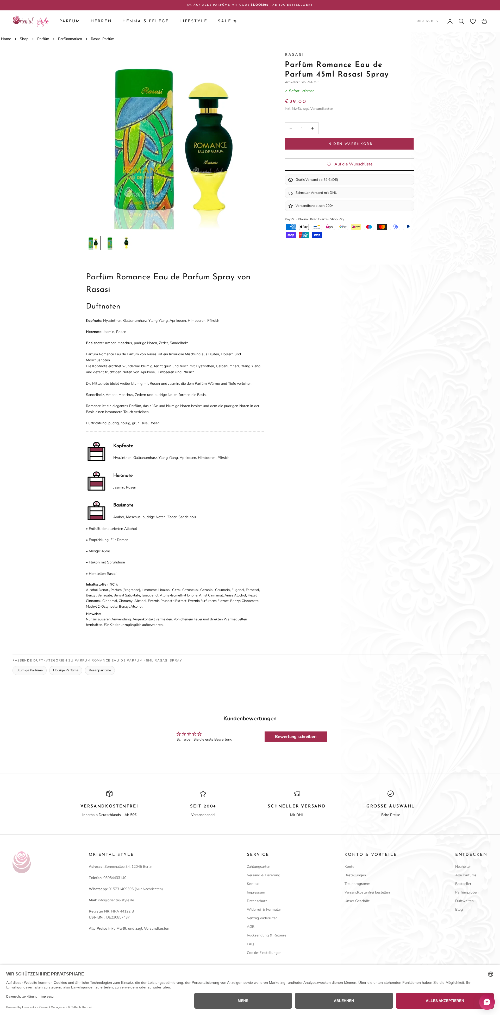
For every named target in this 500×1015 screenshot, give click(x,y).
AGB (250, 926)
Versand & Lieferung (263, 875)
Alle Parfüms (466, 875)
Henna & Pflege (145, 21)
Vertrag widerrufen (262, 918)
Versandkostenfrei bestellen (367, 892)
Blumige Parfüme (29, 670)
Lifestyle (193, 21)
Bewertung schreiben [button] (295, 737)
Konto (349, 866)
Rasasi (294, 55)
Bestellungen (355, 875)
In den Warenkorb (349, 144)
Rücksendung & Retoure (266, 935)
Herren (101, 21)
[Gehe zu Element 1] (93, 243)
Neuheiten (463, 866)
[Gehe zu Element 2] (110, 243)
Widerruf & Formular (264, 909)
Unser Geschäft (357, 900)
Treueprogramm (357, 883)
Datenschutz (257, 900)
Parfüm (69, 21)
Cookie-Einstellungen (264, 952)
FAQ (250, 944)
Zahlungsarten (258, 866)
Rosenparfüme (100, 670)
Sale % (227, 21)
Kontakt (253, 883)
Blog (459, 909)
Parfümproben (467, 892)
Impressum (256, 892)
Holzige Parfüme (65, 670)
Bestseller (463, 883)
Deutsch (425, 21)
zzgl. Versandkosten (318, 108)
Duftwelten (464, 900)
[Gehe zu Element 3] (126, 243)
